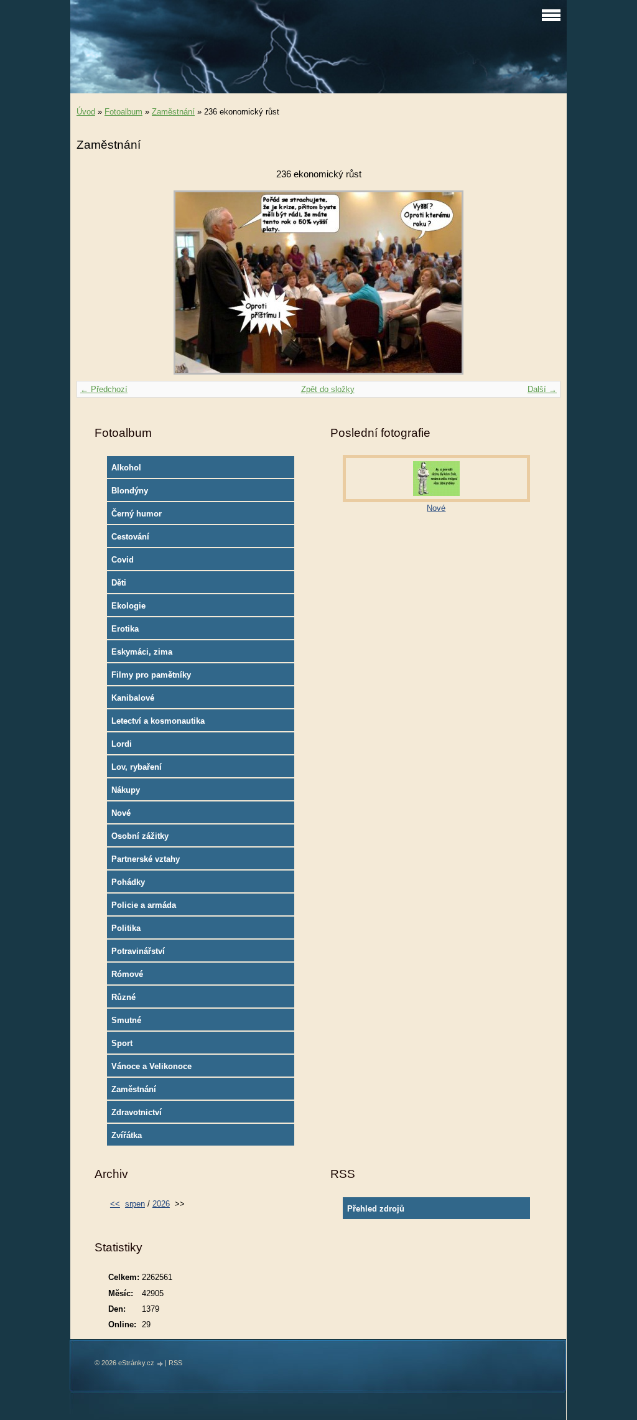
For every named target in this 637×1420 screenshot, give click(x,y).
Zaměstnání (173, 111)
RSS (175, 1362)
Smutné (126, 1020)
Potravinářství (138, 951)
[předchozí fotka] (97, 282)
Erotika (125, 628)
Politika (126, 928)
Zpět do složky (328, 389)
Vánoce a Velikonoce (151, 1066)
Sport (122, 1043)
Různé (123, 997)
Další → (542, 389)
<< (115, 1203)
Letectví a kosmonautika (158, 721)
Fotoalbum (123, 111)
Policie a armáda (143, 905)
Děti (118, 582)
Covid (122, 559)
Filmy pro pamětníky (151, 675)
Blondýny (129, 490)
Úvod (86, 111)
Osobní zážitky (140, 836)
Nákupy (125, 790)
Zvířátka (126, 1135)
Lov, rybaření (136, 767)
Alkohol (126, 467)
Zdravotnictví (136, 1112)
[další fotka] (540, 282)
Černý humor (136, 513)
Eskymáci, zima (141, 651)
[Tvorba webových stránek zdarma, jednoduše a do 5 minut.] (160, 1363)
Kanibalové (132, 698)
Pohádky (128, 882)
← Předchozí (104, 389)
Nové (121, 813)
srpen (135, 1203)
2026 (161, 1203)
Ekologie (128, 605)
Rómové (127, 974)
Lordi (121, 744)
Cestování (130, 536)
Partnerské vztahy (145, 859)
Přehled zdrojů (375, 1208)
